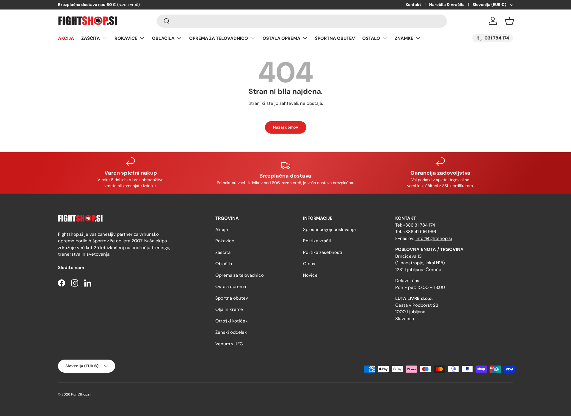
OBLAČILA (163, 38)
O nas (309, 264)
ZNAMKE (404, 38)
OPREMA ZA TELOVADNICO (218, 38)
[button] (509, 20)
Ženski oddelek (231, 332)
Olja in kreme (229, 309)
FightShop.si (81, 394)
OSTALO (371, 38)
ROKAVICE (125, 38)
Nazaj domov (285, 127)
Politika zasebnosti (322, 252)
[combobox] (302, 21)
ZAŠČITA (90, 38)
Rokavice (224, 241)
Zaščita (222, 252)
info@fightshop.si (433, 238)
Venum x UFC (229, 344)
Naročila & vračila (447, 4)
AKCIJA (66, 38)
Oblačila (223, 264)
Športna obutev (231, 298)
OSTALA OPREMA (281, 38)
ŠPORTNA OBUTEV (335, 38)
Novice (310, 275)
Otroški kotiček (231, 321)
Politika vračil (317, 241)
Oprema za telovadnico (239, 275)
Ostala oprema (230, 287)
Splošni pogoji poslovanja (329, 229)
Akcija (221, 229)
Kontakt (413, 4)
